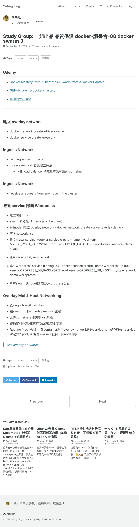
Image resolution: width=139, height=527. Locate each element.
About (62, 6)
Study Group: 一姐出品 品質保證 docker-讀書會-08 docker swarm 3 (68, 38)
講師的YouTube (20, 99)
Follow (39, 21)
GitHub (10, 514)
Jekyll (39, 519)
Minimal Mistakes (52, 519)
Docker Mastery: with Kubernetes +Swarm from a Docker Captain (57, 82)
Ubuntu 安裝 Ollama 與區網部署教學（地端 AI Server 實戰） (52, 433)
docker (20, 58)
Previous (36, 401)
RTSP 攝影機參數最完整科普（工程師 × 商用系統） (86, 433)
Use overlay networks (22, 345)
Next (102, 401)
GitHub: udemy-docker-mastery (32, 90)
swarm (33, 58)
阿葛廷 (16, 17)
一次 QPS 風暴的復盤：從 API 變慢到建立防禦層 (119, 433)
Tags (76, 6)
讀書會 (45, 58)
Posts (90, 6)
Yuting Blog (11, 6)
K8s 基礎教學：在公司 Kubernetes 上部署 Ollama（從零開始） (18, 433)
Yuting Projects (111, 6)
